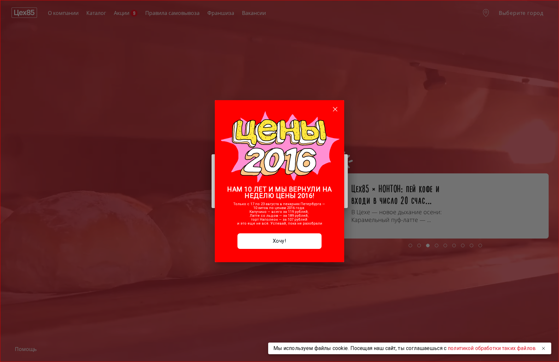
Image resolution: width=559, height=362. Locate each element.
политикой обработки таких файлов (492, 348)
